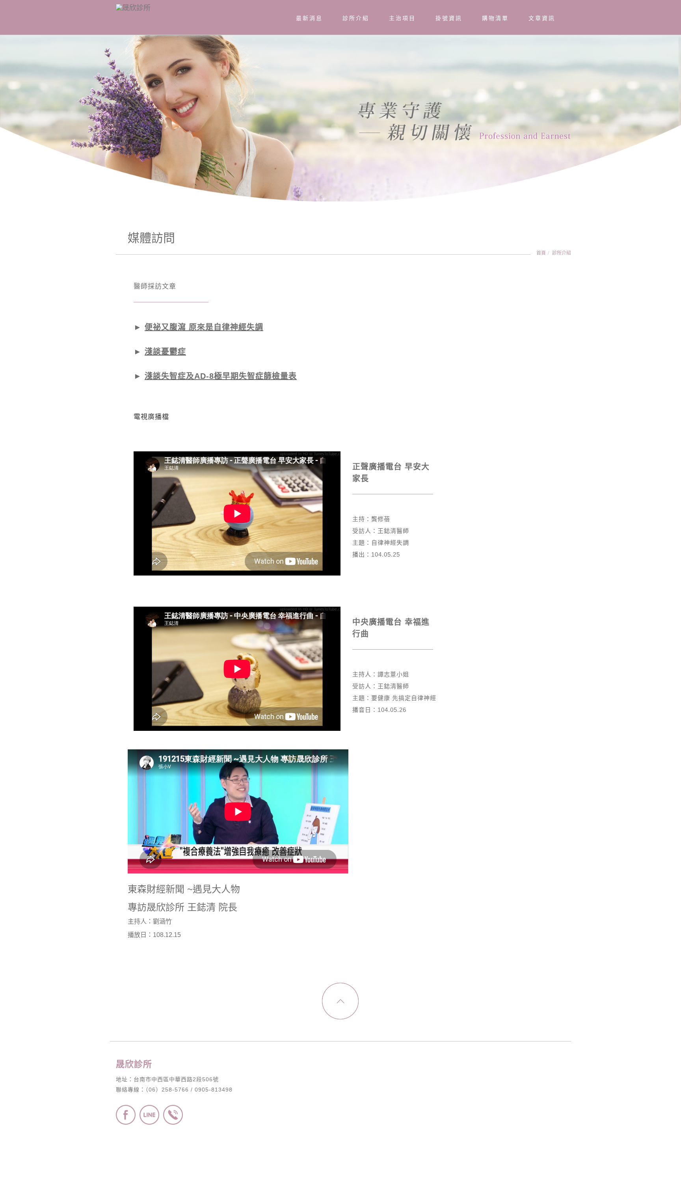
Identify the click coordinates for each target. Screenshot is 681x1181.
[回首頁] (155, 6)
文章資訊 (541, 18)
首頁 (541, 253)
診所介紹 (561, 253)
